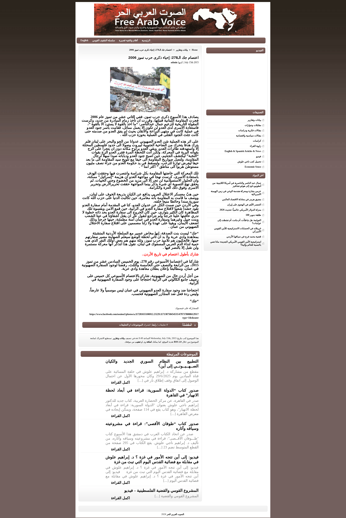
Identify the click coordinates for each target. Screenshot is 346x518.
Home (195, 50)
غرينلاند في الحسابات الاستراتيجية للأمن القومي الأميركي (237, 230)
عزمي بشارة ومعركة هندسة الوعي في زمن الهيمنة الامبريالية (236, 193)
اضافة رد (148, 342)
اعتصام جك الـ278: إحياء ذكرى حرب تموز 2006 (150, 50)
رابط (154, 324)
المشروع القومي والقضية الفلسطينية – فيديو (161, 490)
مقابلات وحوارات (253, 125)
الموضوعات (137, 324)
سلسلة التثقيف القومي (103, 40)
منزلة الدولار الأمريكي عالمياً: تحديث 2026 (240, 209)
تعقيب (138, 342)
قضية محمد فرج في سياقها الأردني (243, 236)
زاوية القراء (255, 146)
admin (174, 62)
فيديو (258, 156)
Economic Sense (253, 166)
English (84, 40)
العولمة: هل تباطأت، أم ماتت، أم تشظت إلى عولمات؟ (239, 222)
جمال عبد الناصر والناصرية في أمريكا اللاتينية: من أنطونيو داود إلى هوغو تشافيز (236, 184)
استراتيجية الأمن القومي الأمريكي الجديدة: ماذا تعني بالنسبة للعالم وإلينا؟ (235, 243)
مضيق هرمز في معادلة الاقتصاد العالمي (241, 199)
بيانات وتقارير (182, 50)
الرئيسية (146, 40)
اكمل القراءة (120, 382)
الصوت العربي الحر (175, 514)
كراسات (257, 140)
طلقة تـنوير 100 (253, 215)
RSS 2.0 (178, 342)
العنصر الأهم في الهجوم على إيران (244, 204)
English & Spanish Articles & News (243, 151)
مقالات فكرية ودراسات (249, 130)
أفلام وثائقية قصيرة (128, 40)
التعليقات (123, 324)
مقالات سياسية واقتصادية (248, 135)
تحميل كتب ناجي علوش (249, 161)
